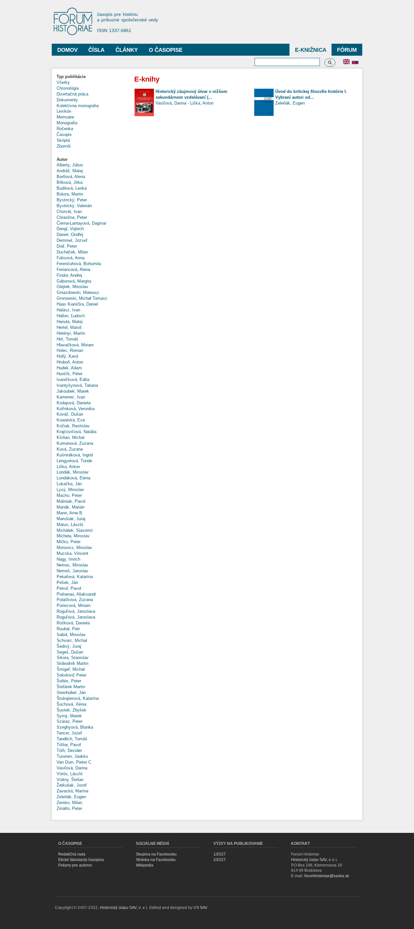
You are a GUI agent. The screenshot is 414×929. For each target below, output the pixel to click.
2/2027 (219, 859)
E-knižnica (310, 50)
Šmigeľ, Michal (71, 669)
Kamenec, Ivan (71, 397)
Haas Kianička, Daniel (77, 304)
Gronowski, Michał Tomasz (82, 298)
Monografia (67, 122)
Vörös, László (69, 773)
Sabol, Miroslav (71, 634)
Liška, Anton (68, 466)
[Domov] (76, 22)
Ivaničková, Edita (73, 379)
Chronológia (68, 88)
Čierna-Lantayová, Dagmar (81, 223)
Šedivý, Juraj (69, 646)
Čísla (96, 50)
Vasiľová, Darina (72, 768)
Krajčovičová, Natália (76, 431)
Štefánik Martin (71, 686)
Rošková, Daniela (73, 623)
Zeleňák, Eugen (71, 796)
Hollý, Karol (67, 356)
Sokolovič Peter (71, 675)
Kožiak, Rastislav (73, 425)
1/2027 (219, 854)
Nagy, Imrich (68, 559)
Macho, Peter (69, 495)
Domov (67, 50)
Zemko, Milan (69, 802)
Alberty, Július (70, 164)
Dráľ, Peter (67, 246)
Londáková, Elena (73, 478)
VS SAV (200, 907)
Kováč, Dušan (70, 414)
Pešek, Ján (67, 582)
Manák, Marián (70, 507)
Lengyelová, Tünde (74, 460)
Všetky (63, 82)
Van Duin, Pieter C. (75, 762)
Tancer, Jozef (69, 733)
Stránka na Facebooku (156, 859)
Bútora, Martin (70, 194)
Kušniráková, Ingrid (75, 455)
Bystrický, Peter (72, 199)
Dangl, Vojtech (70, 228)
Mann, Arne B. (70, 512)
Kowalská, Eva (71, 420)
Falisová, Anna (70, 257)
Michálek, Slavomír (75, 530)
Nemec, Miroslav (72, 565)
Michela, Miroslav (73, 535)
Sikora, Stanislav (73, 657)
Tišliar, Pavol (69, 744)
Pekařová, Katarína (75, 576)
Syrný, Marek (69, 715)
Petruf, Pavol (69, 588)
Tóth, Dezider (69, 750)
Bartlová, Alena (71, 176)
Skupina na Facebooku (156, 854)
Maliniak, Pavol (71, 501)
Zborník (64, 146)
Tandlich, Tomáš (72, 738)
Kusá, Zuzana (70, 449)
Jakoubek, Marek (73, 391)
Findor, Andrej (69, 275)
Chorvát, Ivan (69, 211)
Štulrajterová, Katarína (78, 698)
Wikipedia (144, 865)
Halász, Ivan (68, 310)
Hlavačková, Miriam (75, 344)
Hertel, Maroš (69, 327)
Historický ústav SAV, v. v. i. (314, 859)
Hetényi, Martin (71, 333)
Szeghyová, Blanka (75, 727)
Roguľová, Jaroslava (76, 611)
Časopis (64, 134)
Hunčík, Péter (69, 373)
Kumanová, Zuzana (75, 443)
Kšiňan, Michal (70, 437)
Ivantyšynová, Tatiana (77, 385)
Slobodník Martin (72, 663)
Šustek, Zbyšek (71, 710)
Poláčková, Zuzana (75, 599)
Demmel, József (72, 240)
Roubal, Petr (68, 628)
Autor (62, 159)
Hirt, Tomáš (67, 339)
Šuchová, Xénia (71, 704)
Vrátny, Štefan (70, 779)
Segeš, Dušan (70, 652)
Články (126, 50)
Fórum (347, 50)
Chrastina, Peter (72, 217)
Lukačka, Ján (69, 483)
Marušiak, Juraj (71, 518)
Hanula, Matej (69, 321)
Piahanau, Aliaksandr (76, 594)
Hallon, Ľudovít (71, 315)
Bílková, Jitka (69, 182)
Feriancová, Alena (73, 269)
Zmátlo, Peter (69, 808)
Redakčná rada (71, 854)
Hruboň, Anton (70, 362)
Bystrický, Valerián (74, 205)
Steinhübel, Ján (71, 692)
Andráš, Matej (70, 170)
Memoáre (65, 117)
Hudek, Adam (69, 367)
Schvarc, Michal (72, 640)
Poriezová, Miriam (74, 605)
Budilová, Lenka (72, 188)
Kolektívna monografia (78, 105)
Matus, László (70, 524)
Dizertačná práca (72, 94)
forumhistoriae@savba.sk (326, 876)
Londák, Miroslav (73, 472)
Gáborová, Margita (74, 281)
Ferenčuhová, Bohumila (79, 263)
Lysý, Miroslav (70, 489)
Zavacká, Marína (72, 791)
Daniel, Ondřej (70, 234)
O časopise (165, 50)
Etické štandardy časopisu (81, 859)
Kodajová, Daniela (74, 402)
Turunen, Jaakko (72, 756)
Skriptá (63, 140)
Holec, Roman (70, 350)
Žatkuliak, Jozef (72, 785)
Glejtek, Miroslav (72, 286)
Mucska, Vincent (72, 553)
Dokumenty (67, 99)
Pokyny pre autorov (75, 865)
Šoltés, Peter (69, 680)
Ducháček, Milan (72, 252)
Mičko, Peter (69, 541)
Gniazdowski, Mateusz (78, 292)
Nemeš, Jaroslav (72, 570)
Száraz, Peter (69, 721)
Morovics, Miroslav (74, 547)
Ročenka (65, 128)
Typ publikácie (71, 76)
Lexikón (64, 111)
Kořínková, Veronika (75, 408)
